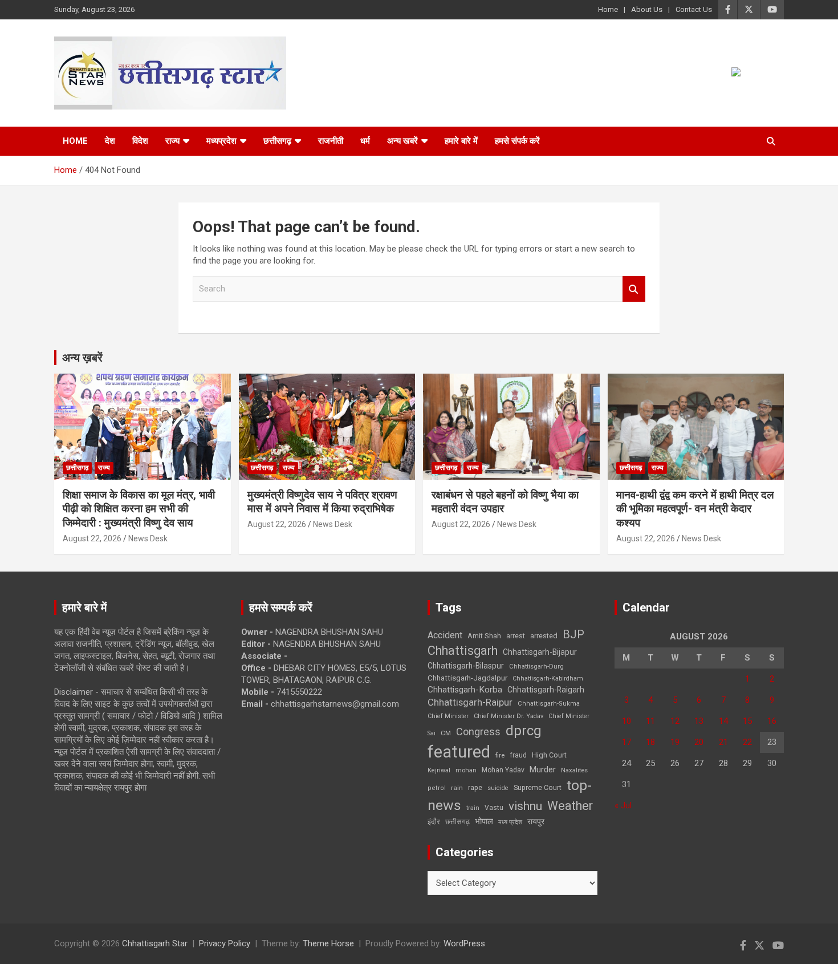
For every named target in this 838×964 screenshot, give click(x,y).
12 (675, 721)
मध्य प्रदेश (510, 822)
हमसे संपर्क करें (517, 141)
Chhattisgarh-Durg (536, 666)
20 (698, 742)
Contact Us (694, 9)
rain (457, 788)
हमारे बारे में (461, 141)
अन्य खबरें (402, 141)
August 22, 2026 (92, 538)
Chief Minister (448, 716)
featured (459, 752)
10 (626, 721)
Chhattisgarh (463, 650)
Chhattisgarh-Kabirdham (547, 678)
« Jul (623, 805)
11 (650, 721)
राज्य (172, 141)
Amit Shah (484, 635)
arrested (544, 635)
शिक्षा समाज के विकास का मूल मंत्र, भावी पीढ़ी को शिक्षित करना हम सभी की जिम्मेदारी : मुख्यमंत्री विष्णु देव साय (139, 508)
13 (698, 721)
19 (675, 742)
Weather (570, 806)
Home (608, 9)
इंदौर (434, 821)
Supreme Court (538, 787)
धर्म (365, 141)
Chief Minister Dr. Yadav (508, 716)
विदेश (140, 141)
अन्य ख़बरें (82, 357)
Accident (445, 635)
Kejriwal (439, 770)
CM (446, 733)
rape (475, 787)
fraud (518, 755)
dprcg (524, 731)
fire (500, 755)
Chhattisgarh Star (155, 943)
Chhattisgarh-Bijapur (540, 652)
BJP (573, 634)
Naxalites (574, 770)
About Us (646, 9)
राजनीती (330, 141)
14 (723, 721)
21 (723, 742)
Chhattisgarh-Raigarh (545, 689)
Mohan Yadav (503, 770)
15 (747, 721)
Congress (478, 732)
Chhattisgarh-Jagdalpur (467, 677)
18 (650, 742)
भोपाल (484, 821)
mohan (466, 770)
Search (634, 289)
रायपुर (535, 821)
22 (747, 742)
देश (110, 141)
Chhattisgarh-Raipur (470, 702)
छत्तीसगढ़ (457, 821)
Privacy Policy (224, 943)
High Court (549, 755)
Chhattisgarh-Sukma (549, 703)
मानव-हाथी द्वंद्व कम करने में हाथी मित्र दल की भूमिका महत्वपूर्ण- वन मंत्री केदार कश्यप (695, 508)
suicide (498, 788)
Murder (543, 769)
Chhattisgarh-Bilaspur (466, 665)
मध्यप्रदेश (221, 141)
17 (626, 742)
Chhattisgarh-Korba (465, 689)
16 (771, 721)
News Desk (148, 538)
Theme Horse (328, 943)
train (472, 808)
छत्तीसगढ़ (277, 141)
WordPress (464, 943)
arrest (515, 636)
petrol (437, 788)
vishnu (525, 806)
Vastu (494, 808)
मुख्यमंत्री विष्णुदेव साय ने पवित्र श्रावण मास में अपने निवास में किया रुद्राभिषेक (322, 502)
